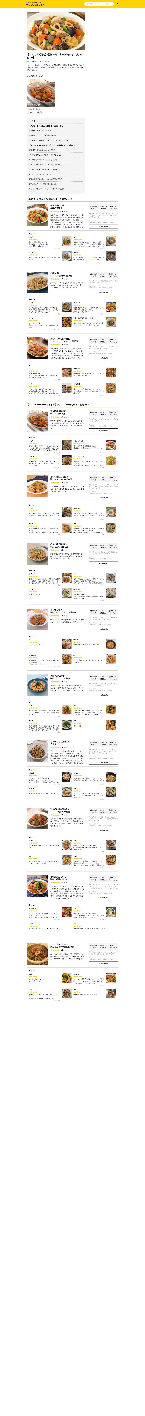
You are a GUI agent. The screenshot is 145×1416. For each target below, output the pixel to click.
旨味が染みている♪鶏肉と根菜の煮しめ (43, 184)
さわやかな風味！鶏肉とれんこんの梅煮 (43, 169)
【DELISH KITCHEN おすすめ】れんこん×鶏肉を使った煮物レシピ (52, 145)
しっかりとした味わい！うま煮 (40, 174)
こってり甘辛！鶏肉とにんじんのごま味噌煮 (45, 164)
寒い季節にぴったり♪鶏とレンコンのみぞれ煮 (45, 155)
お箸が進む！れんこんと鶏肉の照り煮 (42, 135)
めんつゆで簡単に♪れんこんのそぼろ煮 (43, 160)
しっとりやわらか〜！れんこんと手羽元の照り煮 (46, 189)
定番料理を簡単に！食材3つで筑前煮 (42, 150)
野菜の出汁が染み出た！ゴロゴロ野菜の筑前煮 (45, 179)
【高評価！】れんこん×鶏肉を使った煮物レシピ (46, 126)
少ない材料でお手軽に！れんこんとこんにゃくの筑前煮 (49, 140)
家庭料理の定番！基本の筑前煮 (40, 131)
